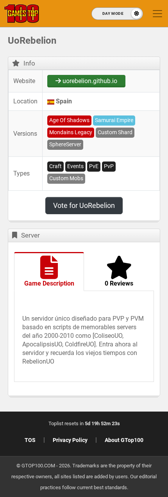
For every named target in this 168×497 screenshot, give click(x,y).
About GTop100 (124, 440)
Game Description (49, 283)
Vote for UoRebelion (84, 205)
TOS (30, 440)
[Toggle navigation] (157, 13)
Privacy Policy (70, 440)
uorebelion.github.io (89, 81)
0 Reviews (119, 283)
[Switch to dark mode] (117, 13)
